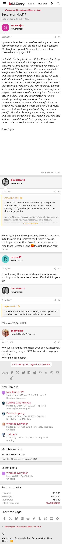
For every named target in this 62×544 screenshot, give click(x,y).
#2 (59, 191)
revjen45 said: (10, 306)
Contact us (7, 538)
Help (49, 538)
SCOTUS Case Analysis (18, 402)
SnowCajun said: (11, 197)
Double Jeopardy (15, 413)
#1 (59, 37)
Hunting (10, 440)
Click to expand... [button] (31, 223)
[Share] (55, 37)
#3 (59, 268)
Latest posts (9, 468)
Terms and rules (22, 538)
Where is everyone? (17, 423)
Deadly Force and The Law (18, 419)
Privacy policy (38, 538)
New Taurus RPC (15, 391)
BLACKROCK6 (52, 502)
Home (5, 541)
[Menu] (4, 3)
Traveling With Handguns (18, 408)
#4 (59, 300)
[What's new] (52, 4)
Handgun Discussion (16, 397)
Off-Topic (10, 429)
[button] (3, 533)
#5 (59, 342)
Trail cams (11, 434)
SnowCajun (9, 18)
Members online (12, 449)
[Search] (58, 4)
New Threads (10, 387)
